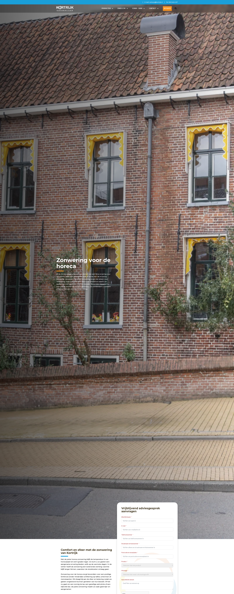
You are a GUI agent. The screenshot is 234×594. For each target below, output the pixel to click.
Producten (106, 8)
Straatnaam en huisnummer (129, 543)
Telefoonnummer (126, 535)
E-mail (123, 526)
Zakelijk (121, 8)
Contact (152, 8)
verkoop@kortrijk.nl (156, 2)
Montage (124, 570)
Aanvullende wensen (127, 579)
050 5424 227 (173, 2)
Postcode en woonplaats (129, 552)
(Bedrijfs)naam (126, 517)
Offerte (167, 8)
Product (124, 561)
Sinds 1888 (137, 8)
